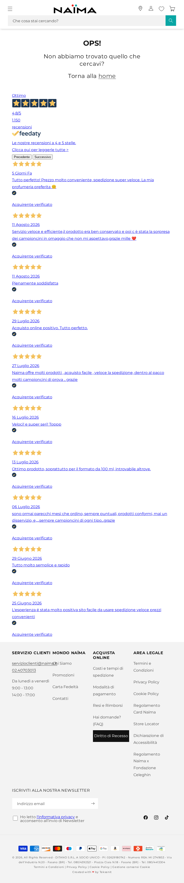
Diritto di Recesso (111, 736)
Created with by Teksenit (92, 872)
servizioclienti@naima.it (34, 663)
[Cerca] (171, 20)
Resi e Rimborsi (108, 705)
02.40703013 (24, 670)
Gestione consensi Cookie (131, 867)
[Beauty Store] (140, 8)
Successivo (42, 157)
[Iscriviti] (92, 803)
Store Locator (146, 724)
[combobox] (92, 20)
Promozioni (63, 675)
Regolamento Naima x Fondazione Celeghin (146, 764)
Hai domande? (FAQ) (107, 720)
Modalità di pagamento (104, 690)
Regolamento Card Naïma (146, 709)
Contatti (60, 698)
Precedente (22, 157)
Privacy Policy (146, 682)
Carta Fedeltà (65, 687)
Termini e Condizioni (143, 667)
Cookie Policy (146, 693)
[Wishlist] (161, 9)
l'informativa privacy (56, 817)
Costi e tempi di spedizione (108, 672)
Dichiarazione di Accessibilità (148, 739)
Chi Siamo (62, 663)
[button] (10, 9)
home (107, 75)
